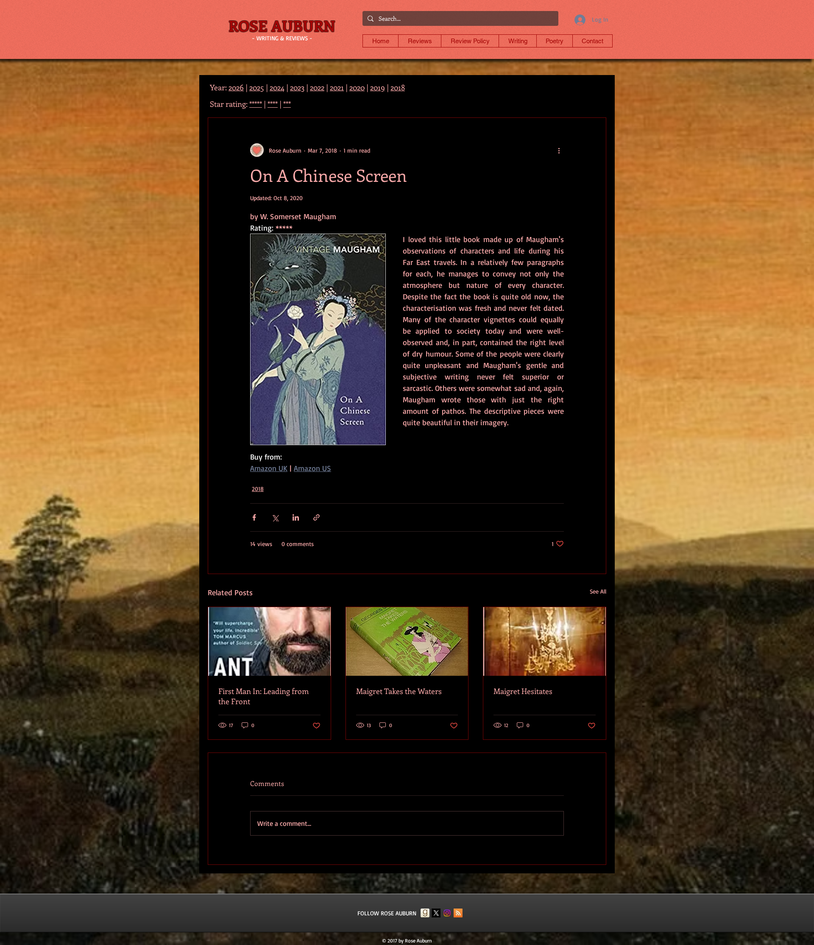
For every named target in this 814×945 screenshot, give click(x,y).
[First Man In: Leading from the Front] (269, 641)
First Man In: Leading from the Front (263, 696)
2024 (277, 87)
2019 (377, 87)
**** (273, 104)
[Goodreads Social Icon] (425, 913)
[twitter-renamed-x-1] (436, 913)
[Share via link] (316, 517)
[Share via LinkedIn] (296, 517)
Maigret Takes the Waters (399, 691)
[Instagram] (447, 913)
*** (287, 104)
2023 (297, 87)
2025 (256, 87)
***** (255, 104)
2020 (357, 87)
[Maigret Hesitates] (544, 641)
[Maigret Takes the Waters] (407, 641)
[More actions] (559, 150)
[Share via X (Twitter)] (275, 517)
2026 (236, 87)
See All (598, 591)
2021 (337, 87)
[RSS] (458, 913)
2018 (258, 488)
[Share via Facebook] (254, 517)
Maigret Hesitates (522, 691)
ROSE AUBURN (282, 25)
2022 (317, 87)
